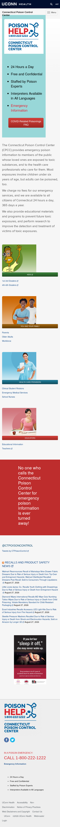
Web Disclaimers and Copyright (16, 811)
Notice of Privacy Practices (28, 807)
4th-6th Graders (9, 285)
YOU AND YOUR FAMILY (30, 326)
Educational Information (12, 444)
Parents (5, 332)
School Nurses (8, 396)
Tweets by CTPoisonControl (14, 550)
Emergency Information (19, 108)
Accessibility (22, 802)
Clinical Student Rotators (13, 388)
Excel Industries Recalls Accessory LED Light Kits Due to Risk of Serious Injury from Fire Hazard (29, 611)
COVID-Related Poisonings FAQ (26, 122)
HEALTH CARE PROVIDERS (30, 382)
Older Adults (7, 336)
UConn (7, 816)
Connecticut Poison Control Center (17, 14)
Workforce (6, 340)
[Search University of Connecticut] (51, 4)
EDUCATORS (30, 438)
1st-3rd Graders (9, 280)
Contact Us (37, 811)
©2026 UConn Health (22, 816)
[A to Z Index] (57, 4)
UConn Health (8, 802)
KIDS (29, 274)
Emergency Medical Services (15, 392)
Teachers (6, 448)
